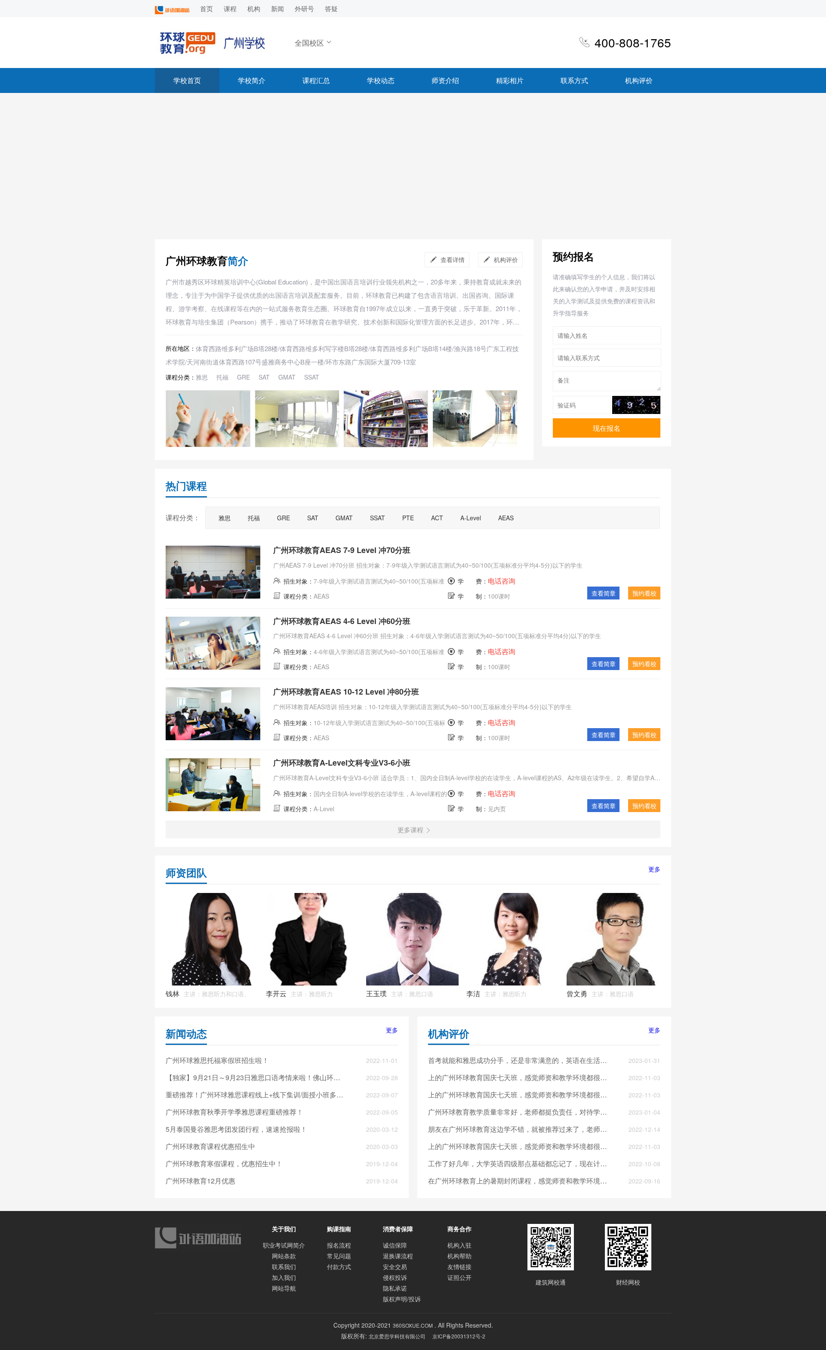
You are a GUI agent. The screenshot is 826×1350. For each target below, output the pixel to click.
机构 (253, 8)
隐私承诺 (395, 1288)
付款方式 (339, 1266)
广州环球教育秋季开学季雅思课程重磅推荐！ (234, 1112)
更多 (654, 869)
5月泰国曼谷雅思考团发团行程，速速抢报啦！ (236, 1129)
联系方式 (574, 80)
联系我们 (284, 1266)
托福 (222, 377)
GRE (243, 377)
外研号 (304, 8)
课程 (230, 8)
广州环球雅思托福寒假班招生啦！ (217, 1060)
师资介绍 (445, 80)
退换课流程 (398, 1255)
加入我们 (284, 1277)
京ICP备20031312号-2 (458, 1336)
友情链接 (459, 1266)
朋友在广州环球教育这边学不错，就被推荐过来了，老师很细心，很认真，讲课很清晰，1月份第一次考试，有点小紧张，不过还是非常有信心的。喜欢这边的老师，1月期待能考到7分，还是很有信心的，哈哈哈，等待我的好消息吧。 (518, 1129)
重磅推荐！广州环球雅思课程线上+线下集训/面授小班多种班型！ (256, 1095)
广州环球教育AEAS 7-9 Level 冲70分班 (341, 550)
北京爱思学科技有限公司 (397, 1336)
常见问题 (339, 1255)
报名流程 (339, 1245)
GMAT (287, 377)
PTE (408, 517)
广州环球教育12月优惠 (200, 1181)
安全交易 (395, 1266)
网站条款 (284, 1255)
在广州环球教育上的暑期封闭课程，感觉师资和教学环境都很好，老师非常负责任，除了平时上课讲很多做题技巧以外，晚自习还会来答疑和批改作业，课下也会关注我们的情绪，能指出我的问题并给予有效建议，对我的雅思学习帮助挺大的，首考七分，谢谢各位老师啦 (518, 1181)
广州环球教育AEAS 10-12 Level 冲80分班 (346, 691)
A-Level (470, 517)
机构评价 (639, 80)
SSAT (311, 377)
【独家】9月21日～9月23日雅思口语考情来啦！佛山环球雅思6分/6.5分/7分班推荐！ (256, 1077)
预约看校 (644, 593)
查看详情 (453, 259)
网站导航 (284, 1288)
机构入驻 (459, 1245)
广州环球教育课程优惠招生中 (210, 1146)
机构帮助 (459, 1255)
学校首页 (187, 80)
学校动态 (381, 80)
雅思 (202, 377)
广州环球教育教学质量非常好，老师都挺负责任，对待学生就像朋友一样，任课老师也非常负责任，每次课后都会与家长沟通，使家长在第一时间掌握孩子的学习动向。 (518, 1112)
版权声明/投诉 (402, 1298)
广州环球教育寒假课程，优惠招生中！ (224, 1163)
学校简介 (251, 80)
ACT (437, 517)
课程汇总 (316, 80)
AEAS (506, 517)
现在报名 (606, 428)
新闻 (277, 8)
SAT (264, 377)
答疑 (331, 8)
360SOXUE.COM (413, 1325)
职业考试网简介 (284, 1245)
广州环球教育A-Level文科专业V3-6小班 (341, 762)
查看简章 (604, 593)
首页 (206, 8)
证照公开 (459, 1277)
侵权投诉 (395, 1277)
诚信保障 (395, 1245)
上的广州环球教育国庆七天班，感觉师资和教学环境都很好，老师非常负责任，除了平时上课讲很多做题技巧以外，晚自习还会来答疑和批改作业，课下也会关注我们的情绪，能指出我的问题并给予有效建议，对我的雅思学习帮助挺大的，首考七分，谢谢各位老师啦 (518, 1077)
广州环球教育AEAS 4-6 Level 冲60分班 (341, 621)
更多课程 (410, 829)
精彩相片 (510, 80)
